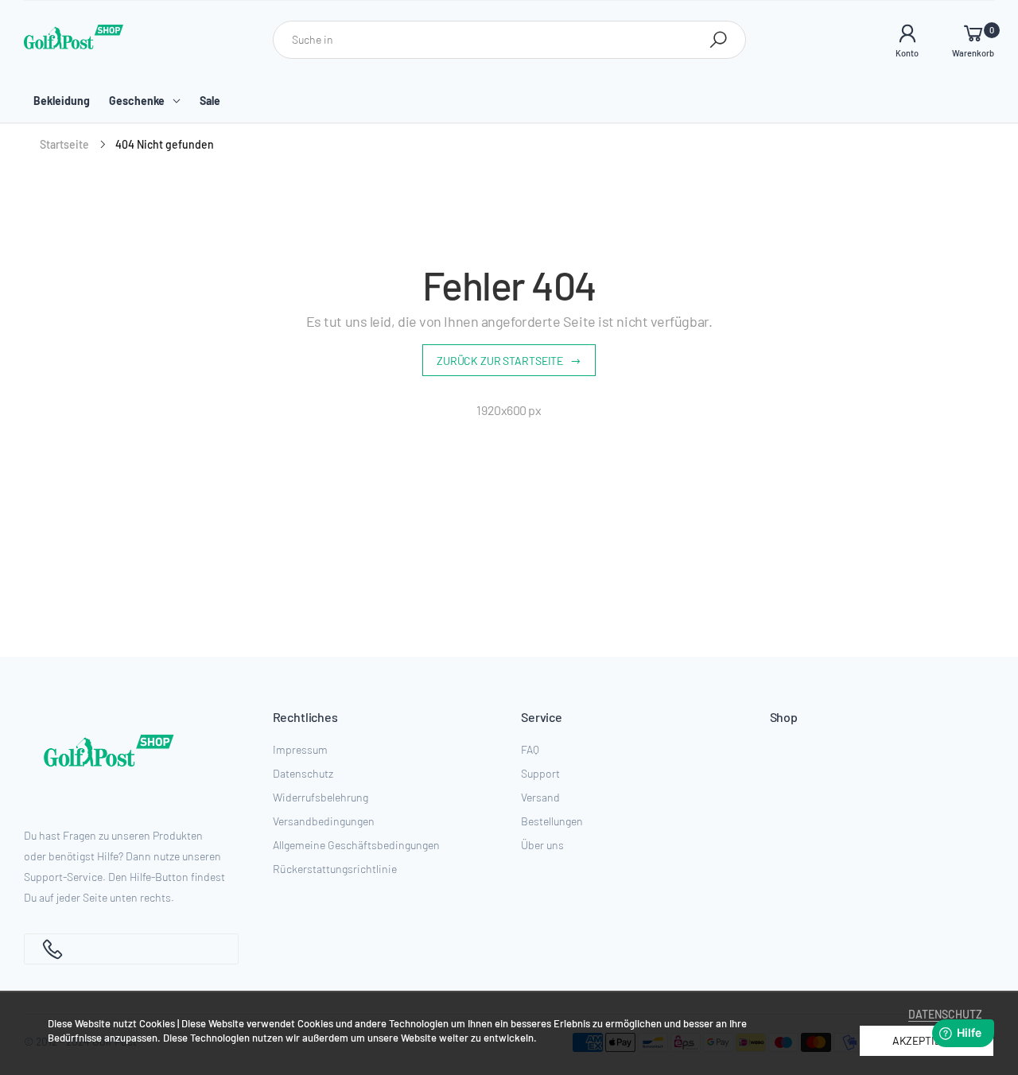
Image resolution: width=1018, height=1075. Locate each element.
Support (540, 773)
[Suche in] (718, 40)
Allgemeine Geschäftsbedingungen (356, 845)
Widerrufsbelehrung (320, 797)
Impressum (300, 749)
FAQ (530, 749)
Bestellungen (552, 821)
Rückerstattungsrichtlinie (335, 868)
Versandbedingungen (324, 821)
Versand (540, 797)
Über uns (542, 845)
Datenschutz (303, 773)
